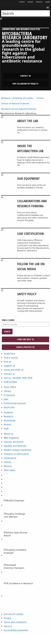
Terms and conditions (15, 622)
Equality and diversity (15, 445)
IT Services (9, 395)
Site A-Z (8, 626)
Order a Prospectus (25, 347)
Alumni (47, 2)
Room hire (9, 407)
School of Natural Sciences (15, 103)
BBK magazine (11, 437)
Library (7, 391)
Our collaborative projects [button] (25, 83)
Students (22, 2)
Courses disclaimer (14, 441)
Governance (10, 457)
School (40, 98)
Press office (10, 387)
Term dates (9, 470)
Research (30, 2)
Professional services (15, 403)
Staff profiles (10, 381)
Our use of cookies (13, 614)
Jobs (6, 399)
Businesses (39, 2)
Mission (8, 466)
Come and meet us (25, 339)
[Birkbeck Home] (25, 7)
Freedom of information (16, 453)
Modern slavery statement (17, 449)
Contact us (9, 373)
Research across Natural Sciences (18, 108)
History (7, 461)
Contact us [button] (25, 75)
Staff (6, 428)
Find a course (8, 320)
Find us (7, 361)
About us (8, 433)
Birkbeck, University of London (17, 98)
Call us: (18, 377)
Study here (9, 353)
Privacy (7, 618)
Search (7, 331)
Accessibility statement (16, 630)
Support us (9, 365)
